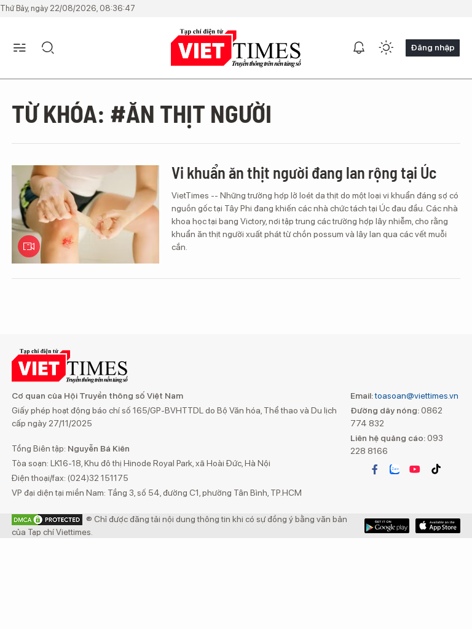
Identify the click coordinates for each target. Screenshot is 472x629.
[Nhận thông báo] (359, 48)
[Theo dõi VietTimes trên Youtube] (414, 469)
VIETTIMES (236, 48)
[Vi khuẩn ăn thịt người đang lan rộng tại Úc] (85, 214)
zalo (394, 469)
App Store (386, 525)
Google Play (437, 525)
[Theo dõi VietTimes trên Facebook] (375, 469)
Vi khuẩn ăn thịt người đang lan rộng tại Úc (303, 172)
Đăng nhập (433, 47)
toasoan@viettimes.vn (415, 395)
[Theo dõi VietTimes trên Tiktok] (435, 469)
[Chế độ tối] (386, 48)
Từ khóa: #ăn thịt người (142, 113)
